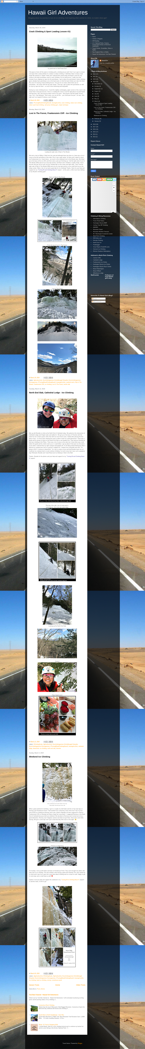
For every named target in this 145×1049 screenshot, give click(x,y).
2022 (94, 74)
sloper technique (63, 105)
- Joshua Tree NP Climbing (100, 225)
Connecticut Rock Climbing (46, 1005)
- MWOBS (95, 227)
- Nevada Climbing (97, 240)
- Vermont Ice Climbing (98, 249)
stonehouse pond (57, 980)
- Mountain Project (97, 229)
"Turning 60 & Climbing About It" (70, 879)
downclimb (36, 748)
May (95, 98)
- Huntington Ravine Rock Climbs (101, 266)
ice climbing (48, 384)
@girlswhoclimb (38, 976)
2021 (94, 76)
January (96, 121)
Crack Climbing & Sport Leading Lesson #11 (50, 31)
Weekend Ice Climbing (39, 757)
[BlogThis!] (46, 100)
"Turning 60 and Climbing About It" (47, 170)
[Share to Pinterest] (52, 100)
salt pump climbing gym (51, 105)
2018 (94, 124)
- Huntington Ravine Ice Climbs (101, 264)
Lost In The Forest (57, 384)
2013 (94, 136)
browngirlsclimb (56, 103)
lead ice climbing (41, 980)
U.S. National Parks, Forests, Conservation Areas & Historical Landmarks (101, 44)
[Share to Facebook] (50, 100)
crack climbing (65, 103)
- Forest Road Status (98, 221)
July (95, 94)
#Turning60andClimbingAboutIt (42, 103)
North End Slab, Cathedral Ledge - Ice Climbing (51, 393)
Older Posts (80, 985)
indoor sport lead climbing (36, 105)
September (97, 88)
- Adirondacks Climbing (98, 218)
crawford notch (70, 382)
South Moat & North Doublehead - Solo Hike (51, 1015)
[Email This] (45, 100)
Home (57, 985)
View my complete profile (107, 63)
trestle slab (67, 384)
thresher (58, 748)
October (96, 86)
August (96, 91)
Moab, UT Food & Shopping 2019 (48, 1024)
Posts (95, 298)
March (96, 101)
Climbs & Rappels (97, 38)
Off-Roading (95, 41)
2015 (94, 132)
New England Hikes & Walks (100, 52)
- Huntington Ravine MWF (99, 223)
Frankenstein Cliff (39, 384)
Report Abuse (95, 141)
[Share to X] (48, 100)
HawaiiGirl (105, 60)
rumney (49, 980)
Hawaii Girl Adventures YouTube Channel (104, 54)
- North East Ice (96, 242)
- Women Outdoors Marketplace (101, 251)
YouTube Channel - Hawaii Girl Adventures (43, 995)
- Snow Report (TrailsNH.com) (100, 247)
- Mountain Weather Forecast (100, 231)
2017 (94, 126)
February (97, 118)
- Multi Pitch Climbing (98, 236)
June (96, 96)
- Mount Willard (96, 271)
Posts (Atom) (41, 989)
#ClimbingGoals (38, 744)
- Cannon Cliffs (96, 258)
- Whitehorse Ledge (97, 273)
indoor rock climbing (76, 103)
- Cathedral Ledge (97, 260)
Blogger (80, 1043)
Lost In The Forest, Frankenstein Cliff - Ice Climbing (53, 113)
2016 (94, 129)
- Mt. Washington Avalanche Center (102, 234)
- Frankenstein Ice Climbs (99, 262)
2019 (94, 81)
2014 (94, 134)
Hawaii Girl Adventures (58, 12)
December (97, 83)
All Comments (97, 301)
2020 (94, 79)
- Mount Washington (98, 268)
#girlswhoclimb (38, 380)
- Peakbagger (96, 244)
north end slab (51, 748)
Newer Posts (34, 985)
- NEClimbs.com (97, 238)
